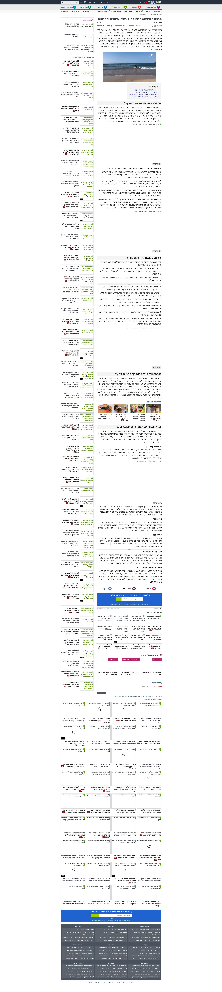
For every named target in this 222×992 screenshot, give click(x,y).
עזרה (98, 2)
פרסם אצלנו (108, 2)
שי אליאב (156, 22)
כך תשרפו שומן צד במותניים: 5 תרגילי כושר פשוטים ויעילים (81, 968)
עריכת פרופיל (85, 11)
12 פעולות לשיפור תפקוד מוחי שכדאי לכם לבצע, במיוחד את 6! (113, 940)
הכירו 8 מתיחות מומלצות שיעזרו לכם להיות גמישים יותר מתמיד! (80, 974)
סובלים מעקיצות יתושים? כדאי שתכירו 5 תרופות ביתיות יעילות (113, 935)
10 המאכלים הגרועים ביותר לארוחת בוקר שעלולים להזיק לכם (147, 940)
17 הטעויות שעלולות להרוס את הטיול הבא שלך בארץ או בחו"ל (113, 956)
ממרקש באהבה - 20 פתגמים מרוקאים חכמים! (150, 953)
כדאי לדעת (84, 7)
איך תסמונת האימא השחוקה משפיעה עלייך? (143, 94)
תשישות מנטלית (119, 696)
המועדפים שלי (64, 11)
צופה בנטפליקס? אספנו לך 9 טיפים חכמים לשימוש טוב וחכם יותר (113, 974)
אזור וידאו (142, 2)
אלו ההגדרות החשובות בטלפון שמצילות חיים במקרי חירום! (114, 968)
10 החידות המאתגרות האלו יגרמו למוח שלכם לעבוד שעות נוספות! (79, 940)
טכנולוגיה (111, 963)
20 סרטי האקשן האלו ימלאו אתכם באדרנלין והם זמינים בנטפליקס (146, 977)
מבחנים (156, 655)
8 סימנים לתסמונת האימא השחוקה (146, 92)
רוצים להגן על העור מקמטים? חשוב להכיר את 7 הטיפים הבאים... (113, 937)
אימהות (137, 696)
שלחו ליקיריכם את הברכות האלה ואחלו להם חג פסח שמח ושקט (80, 947)
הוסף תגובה (101, 693)
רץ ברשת (148, 11)
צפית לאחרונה (75, 11)
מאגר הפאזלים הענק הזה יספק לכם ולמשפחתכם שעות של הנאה (80, 932)
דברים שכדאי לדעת (149, 696)
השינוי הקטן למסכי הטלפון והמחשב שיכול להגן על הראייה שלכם (113, 971)
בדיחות (101, 7)
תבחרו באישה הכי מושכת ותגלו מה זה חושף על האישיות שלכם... (80, 956)
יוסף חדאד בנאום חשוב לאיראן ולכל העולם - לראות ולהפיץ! (81, 971)
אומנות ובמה (116, 11)
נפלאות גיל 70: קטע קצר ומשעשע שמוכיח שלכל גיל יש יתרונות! (146, 947)
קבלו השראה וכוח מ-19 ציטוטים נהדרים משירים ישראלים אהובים (146, 968)
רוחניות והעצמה (67, 7)
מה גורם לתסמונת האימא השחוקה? (146, 90)
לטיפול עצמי (144, 449)
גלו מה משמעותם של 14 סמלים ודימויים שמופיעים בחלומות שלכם (79, 950)
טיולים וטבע (128, 11)
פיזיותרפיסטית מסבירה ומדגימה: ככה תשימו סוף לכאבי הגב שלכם (146, 956)
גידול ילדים (141, 696)
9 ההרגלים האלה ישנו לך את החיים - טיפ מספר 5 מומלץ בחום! (146, 950)
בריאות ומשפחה (118, 7)
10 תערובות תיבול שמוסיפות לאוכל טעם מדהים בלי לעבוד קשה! (146, 937)
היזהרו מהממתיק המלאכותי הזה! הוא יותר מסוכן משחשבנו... (147, 932)
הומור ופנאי (139, 11)
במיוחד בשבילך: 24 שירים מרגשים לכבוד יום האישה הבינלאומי (146, 974)
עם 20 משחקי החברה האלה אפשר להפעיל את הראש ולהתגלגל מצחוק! (78, 937)
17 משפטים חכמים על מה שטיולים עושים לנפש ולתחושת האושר (113, 947)
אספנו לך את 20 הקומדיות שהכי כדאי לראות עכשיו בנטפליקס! (146, 966)
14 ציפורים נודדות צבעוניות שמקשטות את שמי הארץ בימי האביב (113, 950)
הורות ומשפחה (142, 15)
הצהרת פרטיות (99, 982)
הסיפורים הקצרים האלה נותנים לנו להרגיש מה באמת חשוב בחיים (79, 958)
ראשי (160, 15)
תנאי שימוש (132, 604)
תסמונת (125, 696)
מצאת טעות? (100, 609)
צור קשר (91, 2)
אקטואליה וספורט (78, 963)
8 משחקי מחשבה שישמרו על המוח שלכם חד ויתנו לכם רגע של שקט (112, 966)
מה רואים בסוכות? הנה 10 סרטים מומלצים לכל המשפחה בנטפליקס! (145, 971)
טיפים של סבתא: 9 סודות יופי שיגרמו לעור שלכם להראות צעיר (113, 932)
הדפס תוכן (156, 609)
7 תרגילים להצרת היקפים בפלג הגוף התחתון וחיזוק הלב (82, 977)
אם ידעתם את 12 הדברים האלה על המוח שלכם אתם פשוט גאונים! (112, 977)
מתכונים (135, 7)
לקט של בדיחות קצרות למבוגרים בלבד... (85, 929)
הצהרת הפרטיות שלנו (125, 604)
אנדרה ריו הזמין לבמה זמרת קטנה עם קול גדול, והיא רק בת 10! (146, 958)
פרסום (90, 982)
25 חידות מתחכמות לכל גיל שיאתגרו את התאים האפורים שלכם (80, 935)
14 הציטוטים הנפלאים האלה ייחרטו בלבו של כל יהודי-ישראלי (80, 953)
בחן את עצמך (152, 7)
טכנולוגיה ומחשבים (103, 11)
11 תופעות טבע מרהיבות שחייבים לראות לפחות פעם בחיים (114, 958)
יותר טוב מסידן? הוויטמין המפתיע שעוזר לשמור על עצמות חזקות (146, 929)
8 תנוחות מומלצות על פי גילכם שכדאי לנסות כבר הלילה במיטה (113, 929)
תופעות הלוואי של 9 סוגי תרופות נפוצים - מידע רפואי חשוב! (147, 935)
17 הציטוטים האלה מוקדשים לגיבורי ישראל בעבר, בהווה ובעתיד (80, 966)
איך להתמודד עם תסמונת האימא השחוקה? (143, 97)
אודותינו (118, 982)
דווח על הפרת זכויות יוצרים (111, 609)
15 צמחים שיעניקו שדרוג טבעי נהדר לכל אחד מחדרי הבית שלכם (113, 953)
